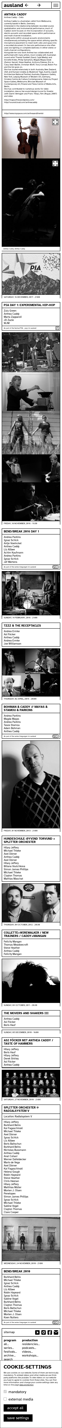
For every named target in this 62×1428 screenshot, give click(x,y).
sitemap (9, 1332)
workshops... (30, 1355)
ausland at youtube (37, 1332)
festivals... (10, 1352)
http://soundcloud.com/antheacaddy (20, 102)
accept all (15, 1408)
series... (9, 1348)
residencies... (31, 1344)
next (39, 5)
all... (6, 1344)
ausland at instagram (43, 1332)
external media (20, 1399)
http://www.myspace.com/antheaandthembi (23, 113)
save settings (18, 1418)
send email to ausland (56, 1332)
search (8, 1359)
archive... (10, 1355)
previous (26, 5)
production (30, 1340)
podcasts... (29, 1348)
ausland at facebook (50, 1332)
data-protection (26, 1385)
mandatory (17, 1391)
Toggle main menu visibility (56, 5)
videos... (27, 1352)
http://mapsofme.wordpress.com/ (19, 100)
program (10, 1340)
